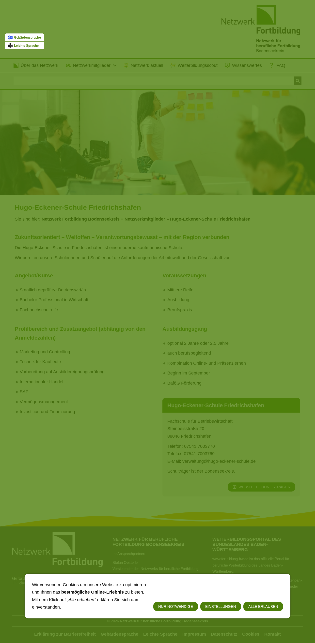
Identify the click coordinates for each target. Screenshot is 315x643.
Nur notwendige (175, 606)
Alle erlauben (263, 606)
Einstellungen (220, 606)
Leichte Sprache (26, 45)
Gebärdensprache (27, 37)
